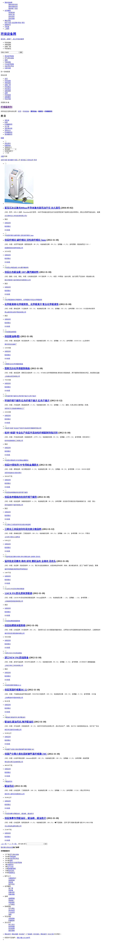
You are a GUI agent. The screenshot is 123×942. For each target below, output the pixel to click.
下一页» (14, 844)
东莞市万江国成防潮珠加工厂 (15, 408)
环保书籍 (8, 99)
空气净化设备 (9, 58)
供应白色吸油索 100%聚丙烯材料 (22, 272)
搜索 (21, 52)
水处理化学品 (9, 66)
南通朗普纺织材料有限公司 (14, 248)
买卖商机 (11, 902)
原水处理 (11, 910)
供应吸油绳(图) (12, 336)
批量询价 (8, 145)
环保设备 (8, 81)
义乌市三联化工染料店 (12, 537)
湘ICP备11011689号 (23, 937)
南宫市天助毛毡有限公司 (13, 729)
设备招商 (8, 91)
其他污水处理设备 (16, 862)
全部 (2, 160)
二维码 (7, 28)
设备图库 (8, 97)
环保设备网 (8, 33)
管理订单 (11, 14)
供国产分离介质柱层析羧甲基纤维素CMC (26, 754)
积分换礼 (36, 934)
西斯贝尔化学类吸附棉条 (17, 368)
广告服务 (29, 934)
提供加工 (24, 160)
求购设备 (8, 83)
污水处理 (11, 912)
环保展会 (8, 87)
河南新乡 (10, 864)
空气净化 (11, 908)
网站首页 (8, 934)
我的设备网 (8, 2)
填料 (6, 60)
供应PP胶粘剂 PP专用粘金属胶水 (22, 465)
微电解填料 (12, 868)
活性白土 (8, 130)
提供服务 (11, 160)
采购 (16, 22)
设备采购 (11, 894)
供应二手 (17, 160)
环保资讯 (8, 89)
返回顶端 (11, 930)
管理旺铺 (11, 12)
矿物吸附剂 (8, 124)
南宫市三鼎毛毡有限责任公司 (15, 794)
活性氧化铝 (8, 128)
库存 (35, 160)
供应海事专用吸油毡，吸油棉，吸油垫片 (25, 818)
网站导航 (8, 20)
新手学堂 (11, 884)
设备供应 (11, 892)
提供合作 (30, 160)
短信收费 (11, 928)
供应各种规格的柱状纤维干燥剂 (21, 497)
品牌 (6, 93)
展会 (19, 22)
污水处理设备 (9, 64)
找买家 (10, 882)
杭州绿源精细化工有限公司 (14, 440)
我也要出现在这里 (7, 847)
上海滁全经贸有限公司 (12, 376)
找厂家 (10, 888)
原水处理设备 (9, 56)
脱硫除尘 (12, 872)
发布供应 (11, 16)
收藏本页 (8, 24)
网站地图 (15, 934)
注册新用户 (12, 878)
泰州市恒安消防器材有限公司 (15, 633)
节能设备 (8, 62)
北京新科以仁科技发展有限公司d (16, 216)
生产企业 (10, 866)
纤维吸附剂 (6, 107)
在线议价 (8, 223)
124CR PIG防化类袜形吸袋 (18, 593)
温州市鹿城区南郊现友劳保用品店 (16, 569)
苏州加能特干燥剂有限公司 (14, 505)
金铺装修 (11, 880)
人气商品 (11, 904)
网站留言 (44, 934)
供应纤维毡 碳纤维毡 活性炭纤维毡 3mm (25, 240)
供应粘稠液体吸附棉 (15, 625)
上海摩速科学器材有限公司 (14, 697)
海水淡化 (11, 870)
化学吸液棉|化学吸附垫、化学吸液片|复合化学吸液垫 (32, 304)
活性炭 (7, 120)
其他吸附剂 (8, 134)
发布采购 (11, 18)
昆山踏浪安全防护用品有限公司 (15, 312)
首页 (6, 22)
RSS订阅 (51, 934)
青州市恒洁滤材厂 (11, 344)
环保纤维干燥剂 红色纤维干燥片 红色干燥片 (27, 400)
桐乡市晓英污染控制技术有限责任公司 (18, 280)
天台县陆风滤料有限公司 (13, 826)
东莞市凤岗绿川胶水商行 (13, 473)
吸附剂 (40, 111)
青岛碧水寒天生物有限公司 (14, 762)
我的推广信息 (13, 8)
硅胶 (6, 122)
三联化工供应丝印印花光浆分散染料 (23, 529)
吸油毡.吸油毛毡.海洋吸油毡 (19, 721)
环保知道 (8, 95)
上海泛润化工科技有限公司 (14, 665)
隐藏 (2, 138)
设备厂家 (8, 85)
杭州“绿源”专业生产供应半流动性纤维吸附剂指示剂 (31, 432)
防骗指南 (11, 920)
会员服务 (8, 10)
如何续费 (11, 926)
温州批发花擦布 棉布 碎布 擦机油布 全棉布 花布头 (30, 561)
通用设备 (34, 111)
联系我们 (8, 226)
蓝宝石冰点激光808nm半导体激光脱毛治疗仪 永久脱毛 (32, 208)
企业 (13, 22)
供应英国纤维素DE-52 (16, 689)
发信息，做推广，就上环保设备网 (12, 39)
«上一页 (4, 844)
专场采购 (11, 918)
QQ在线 (7, 230)
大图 (2, 156)
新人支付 (11, 924)
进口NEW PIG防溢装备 (17, 657)
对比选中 (8, 143)
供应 (9, 22)
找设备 (10, 890)
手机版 (7, 26)
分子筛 (7, 126)
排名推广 (22, 934)
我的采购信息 (13, 6)
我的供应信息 (13, 4)
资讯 (23, 22)
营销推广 (11, 900)
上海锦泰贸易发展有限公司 (14, 601)
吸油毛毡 (9, 786)
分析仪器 (8, 68)
